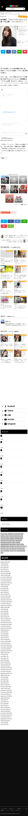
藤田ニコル (6, 550)
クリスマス (3, 542)
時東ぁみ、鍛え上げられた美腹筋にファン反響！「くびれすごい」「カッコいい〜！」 (15, 452)
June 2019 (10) (4, 724)
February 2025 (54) (6, 596)
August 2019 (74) (5, 720)
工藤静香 (3, 548)
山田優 (24, 546)
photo (21, 534)
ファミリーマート (4, 544)
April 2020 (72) (5, 705)
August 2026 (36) (5, 562)
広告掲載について (20, 808)
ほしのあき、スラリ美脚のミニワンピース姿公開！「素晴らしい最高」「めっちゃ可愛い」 (15, 509)
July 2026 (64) (4, 564)
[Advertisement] (14, 63)
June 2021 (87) (4, 679)
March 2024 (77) (5, 616)
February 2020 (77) (6, 709)
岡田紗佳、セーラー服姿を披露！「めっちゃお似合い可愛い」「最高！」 (15, 436)
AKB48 (2, 534)
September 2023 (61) (6, 628)
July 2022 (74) (4, 654)
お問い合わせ (17, 810)
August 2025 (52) (5, 584)
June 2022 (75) (4, 656)
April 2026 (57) (5, 569)
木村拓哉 (14, 548)
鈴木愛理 (14, 212)
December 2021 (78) (6, 667)
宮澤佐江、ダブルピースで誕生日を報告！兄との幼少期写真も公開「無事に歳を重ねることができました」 (15, 501)
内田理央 (17, 546)
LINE (9, 415)
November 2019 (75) (6, 715)
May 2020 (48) (4, 703)
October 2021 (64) (6, 671)
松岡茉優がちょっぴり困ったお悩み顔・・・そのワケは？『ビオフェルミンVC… (20, 262)
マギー (18, 544)
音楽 (2, 552)
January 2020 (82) (5, 711)
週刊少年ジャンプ (21, 550)
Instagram (11, 424)
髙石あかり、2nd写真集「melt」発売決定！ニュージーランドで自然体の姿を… (7, 361)
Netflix (17, 534)
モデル (22, 544)
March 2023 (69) (5, 639)
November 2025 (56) (6, 579)
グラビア (9, 542)
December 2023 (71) (6, 622)
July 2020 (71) (4, 700)
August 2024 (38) (5, 607)
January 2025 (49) (5, 598)
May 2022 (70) (4, 658)
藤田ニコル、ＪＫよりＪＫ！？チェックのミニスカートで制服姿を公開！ (7, 292)
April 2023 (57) (5, 637)
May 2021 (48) (4, 681)
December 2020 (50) (6, 690)
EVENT (5, 464)
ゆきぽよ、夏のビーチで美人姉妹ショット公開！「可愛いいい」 (7, 346)
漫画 (23, 548)
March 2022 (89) (5, 662)
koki (14, 534)
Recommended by (17, 204)
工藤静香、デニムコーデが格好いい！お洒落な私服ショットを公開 (7, 262)
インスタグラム (4, 540)
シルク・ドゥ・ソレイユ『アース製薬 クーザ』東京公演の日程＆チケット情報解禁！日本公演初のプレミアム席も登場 (15, 485)
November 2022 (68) (6, 647)
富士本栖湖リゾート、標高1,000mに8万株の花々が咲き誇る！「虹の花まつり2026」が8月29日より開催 (15, 476)
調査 (15, 550)
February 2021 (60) (6, 686)
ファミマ (18, 542)
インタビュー (11, 540)
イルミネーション (19, 538)
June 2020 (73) (4, 701)
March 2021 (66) (5, 684)
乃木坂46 (12, 546)
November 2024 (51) (6, 601)
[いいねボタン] (3, 158)
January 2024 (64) (5, 620)
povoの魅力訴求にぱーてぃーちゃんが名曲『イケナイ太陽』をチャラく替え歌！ (7, 277)
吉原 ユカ (8, 321)
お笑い (21, 536)
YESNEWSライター (12, 808)
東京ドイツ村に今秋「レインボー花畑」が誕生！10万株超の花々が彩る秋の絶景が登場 (15, 460)
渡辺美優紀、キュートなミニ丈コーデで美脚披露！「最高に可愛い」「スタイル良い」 (15, 493)
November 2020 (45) (6, 692)
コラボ (13, 542)
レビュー (3, 546)
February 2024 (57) (6, 618)
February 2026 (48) (6, 573)
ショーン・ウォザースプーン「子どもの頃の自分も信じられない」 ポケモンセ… (20, 307)
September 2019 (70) (6, 718)
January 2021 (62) (5, 688)
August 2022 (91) (5, 652)
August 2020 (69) (5, 698)
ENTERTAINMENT (6, 212)
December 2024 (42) (6, 599)
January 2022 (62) (5, 666)
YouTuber (16, 536)
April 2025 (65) (5, 592)
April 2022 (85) (5, 660)
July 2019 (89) (4, 722)
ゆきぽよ (3, 538)
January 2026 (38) (5, 575)
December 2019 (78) (6, 713)
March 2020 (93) (5, 707)
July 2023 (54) (4, 632)
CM (6, 534)
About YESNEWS (4, 808)
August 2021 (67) (5, 675)
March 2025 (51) (5, 594)
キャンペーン (18, 540)
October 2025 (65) (6, 581)
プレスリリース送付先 (10, 810)
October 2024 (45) (6, 603)
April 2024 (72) (5, 615)
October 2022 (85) (6, 649)
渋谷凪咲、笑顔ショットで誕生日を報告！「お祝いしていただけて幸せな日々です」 (20, 361)
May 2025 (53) (4, 590)
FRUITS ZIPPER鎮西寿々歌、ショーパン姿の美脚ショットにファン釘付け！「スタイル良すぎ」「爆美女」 (15, 468)
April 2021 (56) (5, 683)
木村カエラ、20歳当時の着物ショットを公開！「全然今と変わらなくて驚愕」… (20, 277)
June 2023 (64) (4, 633)
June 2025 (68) (4, 588)
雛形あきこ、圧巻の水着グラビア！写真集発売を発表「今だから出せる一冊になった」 (15, 444)
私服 (2, 550)
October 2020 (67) (6, 694)
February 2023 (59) (6, 641)
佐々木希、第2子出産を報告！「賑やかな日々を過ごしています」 (7, 307)
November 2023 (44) (6, 624)
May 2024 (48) (4, 613)
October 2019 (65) (6, 717)
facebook (11, 406)
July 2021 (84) (4, 677)
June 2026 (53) (4, 565)
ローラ (7, 546)
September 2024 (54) (6, 605)
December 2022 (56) (6, 645)
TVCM (7, 536)
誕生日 (11, 550)
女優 (21, 546)
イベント (12, 538)
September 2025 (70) (6, 582)
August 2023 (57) (5, 630)
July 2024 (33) (4, 609)
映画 (10, 548)
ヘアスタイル (12, 544)
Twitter (10, 411)
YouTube (10, 419)
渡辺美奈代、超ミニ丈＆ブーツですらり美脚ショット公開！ (20, 292)
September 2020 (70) (6, 696)
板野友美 (19, 548)
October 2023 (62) (6, 626)
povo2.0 (2, 536)
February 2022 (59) (6, 664)
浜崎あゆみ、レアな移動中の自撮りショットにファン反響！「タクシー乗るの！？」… (20, 346)
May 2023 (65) (4, 635)
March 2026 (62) (5, 571)
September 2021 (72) (6, 673)
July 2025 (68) (4, 586)
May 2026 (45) (4, 567)
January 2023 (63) (5, 643)
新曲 (7, 548)
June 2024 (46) (4, 611)
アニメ (7, 538)
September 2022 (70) (6, 650)
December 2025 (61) (6, 577)
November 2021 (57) (6, 669)
